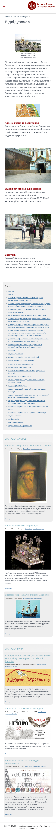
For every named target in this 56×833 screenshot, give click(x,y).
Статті (10, 294)
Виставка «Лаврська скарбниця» (21, 525)
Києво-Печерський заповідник (16, 17)
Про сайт (47, 826)
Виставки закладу (16, 438)
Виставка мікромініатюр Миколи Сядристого (28, 594)
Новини (11, 291)
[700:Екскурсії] (28, 248)
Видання (11, 350)
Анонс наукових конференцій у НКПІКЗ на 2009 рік (27, 315)
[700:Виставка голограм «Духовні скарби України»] (28, 477)
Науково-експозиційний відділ (19, 376)
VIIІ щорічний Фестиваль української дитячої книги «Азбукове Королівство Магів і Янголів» (28, 658)
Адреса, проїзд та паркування (22, 123)
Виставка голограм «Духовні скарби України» (28, 445)
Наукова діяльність (15, 354)
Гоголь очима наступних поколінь (21, 361)
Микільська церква (15, 422)
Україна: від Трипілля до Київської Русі (23, 357)
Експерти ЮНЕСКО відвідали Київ (20, 364)
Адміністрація (13, 419)
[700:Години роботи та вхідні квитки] (28, 182)
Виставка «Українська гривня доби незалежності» (22, 762)
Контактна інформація (28, 829)
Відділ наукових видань (17, 386)
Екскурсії (10, 254)
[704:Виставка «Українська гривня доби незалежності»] (28, 781)
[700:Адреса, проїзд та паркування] (28, 116)
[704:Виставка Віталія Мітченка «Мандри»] (28, 728)
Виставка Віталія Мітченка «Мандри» (24, 708)
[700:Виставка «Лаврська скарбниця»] (28, 550)
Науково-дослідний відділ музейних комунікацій (27, 412)
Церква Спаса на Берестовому (20, 426)
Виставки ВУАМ (14, 648)
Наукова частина (14, 416)
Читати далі (8, 519)
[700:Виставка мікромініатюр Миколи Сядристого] (28, 609)
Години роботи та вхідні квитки (23, 188)
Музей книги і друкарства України (35, 766)
